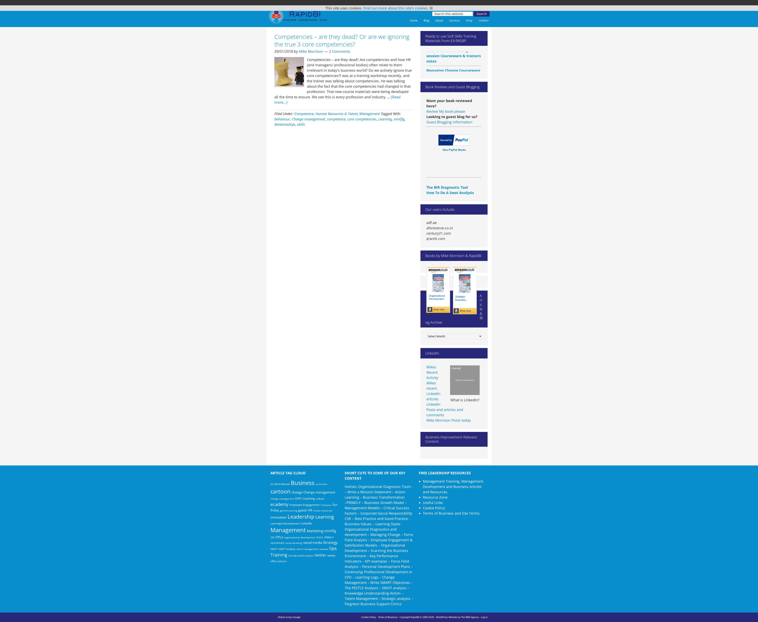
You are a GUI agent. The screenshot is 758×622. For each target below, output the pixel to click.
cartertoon (321, 484)
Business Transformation (384, 497)
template (323, 549)
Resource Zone (435, 497)
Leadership (301, 516)
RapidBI (298, 17)
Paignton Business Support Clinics (373, 603)
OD (272, 537)
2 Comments (339, 51)
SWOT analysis (287, 549)
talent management (307, 549)
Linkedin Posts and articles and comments (444, 409)
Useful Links (433, 502)
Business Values (358, 524)
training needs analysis (300, 555)
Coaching (308, 498)
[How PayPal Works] (454, 144)
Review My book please (445, 111)
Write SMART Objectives (390, 582)
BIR (272, 484)
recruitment (277, 543)
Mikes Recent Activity (432, 372)
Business (302, 483)
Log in (484, 617)
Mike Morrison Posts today (448, 420)
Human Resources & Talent (336, 113)
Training (278, 555)
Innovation (278, 517)
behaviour (282, 119)
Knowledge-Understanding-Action (373, 593)
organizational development (299, 537)
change (296, 492)
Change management (308, 119)
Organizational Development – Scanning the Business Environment (376, 550)
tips (333, 548)
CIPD (298, 498)
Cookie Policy (434, 508)
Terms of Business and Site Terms (451, 513)
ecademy (279, 504)
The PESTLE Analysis (361, 587)
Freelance (326, 505)
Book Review (282, 484)
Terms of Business (388, 617)
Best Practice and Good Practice (381, 518)
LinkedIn (306, 523)
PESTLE (319, 537)
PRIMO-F (329, 537)
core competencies (361, 119)
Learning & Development (285, 523)
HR (310, 510)
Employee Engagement (304, 505)
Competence (304, 113)
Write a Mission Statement (369, 492)
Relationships (284, 124)
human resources (322, 510)
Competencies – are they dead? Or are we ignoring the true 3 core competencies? (341, 40)
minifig (399, 119)
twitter (320, 555)
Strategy (330, 542)
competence (336, 119)
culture (320, 498)
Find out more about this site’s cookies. (396, 8)
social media (312, 542)
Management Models (362, 508)
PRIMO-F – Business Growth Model (375, 502)
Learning (385, 119)
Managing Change (385, 534)
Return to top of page (289, 617)
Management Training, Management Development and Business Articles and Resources (453, 486)
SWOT (274, 549)
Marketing (315, 530)
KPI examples (376, 561)
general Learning (288, 510)
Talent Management (361, 598)
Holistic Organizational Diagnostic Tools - (379, 486)
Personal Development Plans (386, 566)
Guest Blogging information (449, 122)
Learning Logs (366, 577)
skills (301, 124)
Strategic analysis (396, 598)
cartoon (280, 491)
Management (369, 113)
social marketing (293, 543)
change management (282, 498)
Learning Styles (388, 524)
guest (302, 510)
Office (279, 537)
